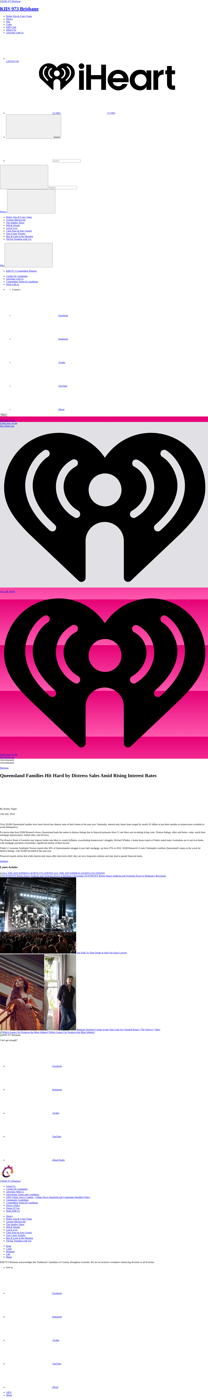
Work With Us (13, 1211)
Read (8, 1246)
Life (8, 1254)
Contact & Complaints (17, 276)
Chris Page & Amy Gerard (19, 231)
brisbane (4, 861)
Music (9, 1257)
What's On (11, 30)
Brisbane (10, 1251)
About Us (11, 1186)
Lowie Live (11, 228)
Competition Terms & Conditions (22, 281)
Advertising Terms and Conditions (22, 1194)
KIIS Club (11, 27)
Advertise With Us (15, 1191)
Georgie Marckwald (15, 220)
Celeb (9, 24)
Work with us (12, 284)
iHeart (9, 1395)
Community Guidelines (17, 1200)
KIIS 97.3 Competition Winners (21, 271)
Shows (9, 19)
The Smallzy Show (15, 222)
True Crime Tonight (15, 233)
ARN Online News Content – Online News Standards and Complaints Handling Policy (48, 1197)
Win (8, 21)
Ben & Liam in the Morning (19, 236)
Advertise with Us (15, 32)
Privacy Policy (13, 1205)
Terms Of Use (13, 1208)
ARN (8, 1392)
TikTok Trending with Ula (18, 239)
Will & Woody (13, 225)
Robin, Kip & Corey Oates (19, 16)
